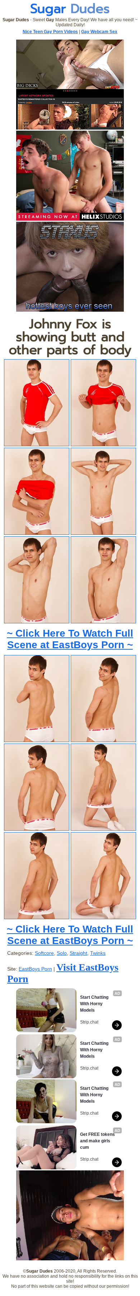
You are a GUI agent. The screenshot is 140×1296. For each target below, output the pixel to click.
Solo (62, 953)
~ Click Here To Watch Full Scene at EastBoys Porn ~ (70, 639)
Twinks (98, 953)
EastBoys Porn (35, 969)
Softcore (44, 953)
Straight (78, 953)
